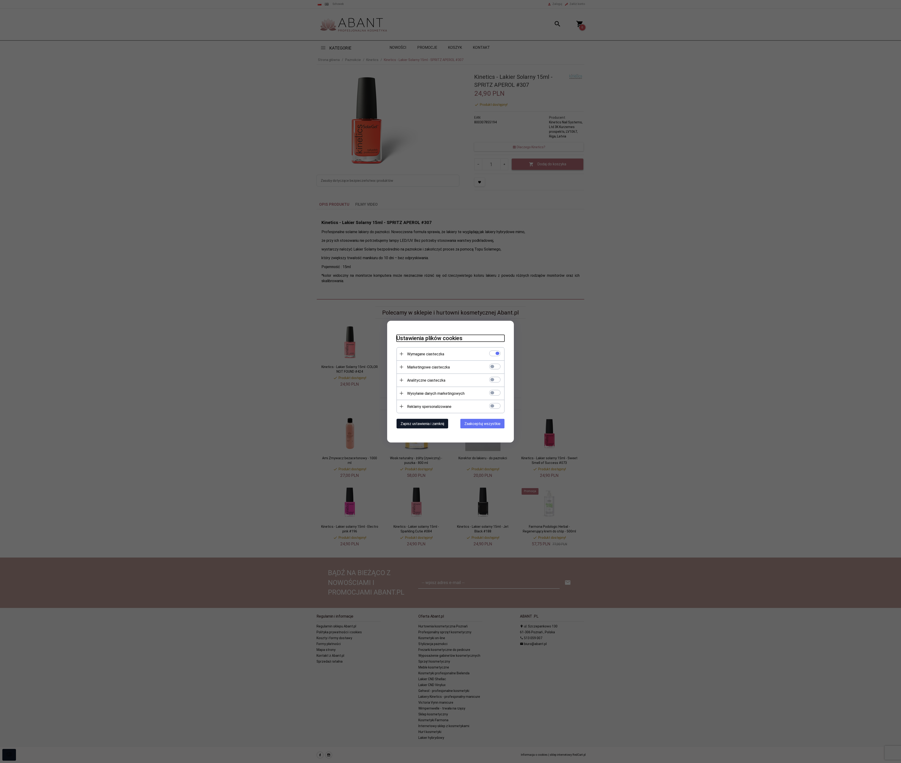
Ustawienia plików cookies (429, 338)
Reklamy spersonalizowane (429, 406)
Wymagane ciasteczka (425, 354)
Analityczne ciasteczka (426, 380)
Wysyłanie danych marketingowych (436, 393)
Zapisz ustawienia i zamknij (422, 423)
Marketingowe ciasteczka (428, 367)
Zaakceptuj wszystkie (482, 423)
